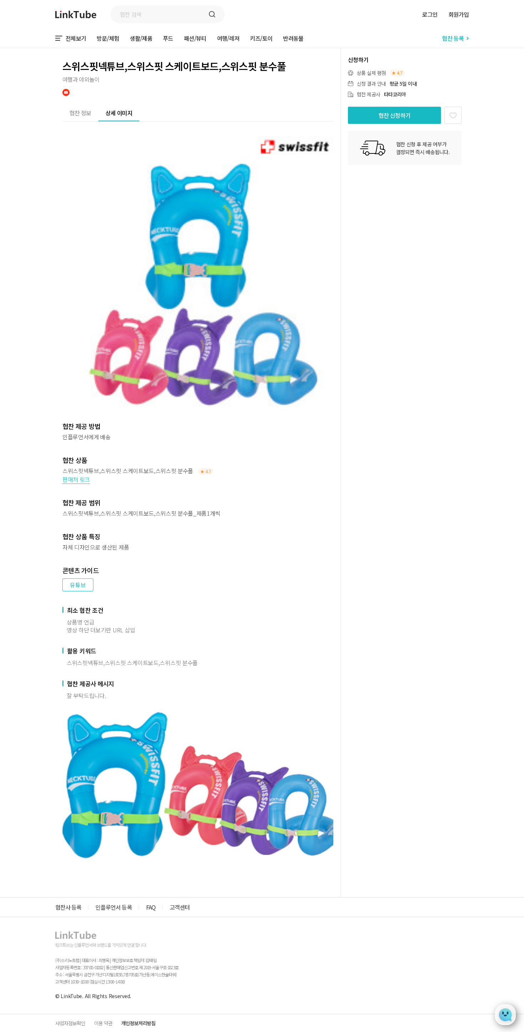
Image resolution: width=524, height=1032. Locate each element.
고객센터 (180, 907)
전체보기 (76, 38)
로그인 (429, 14)
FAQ (150, 907)
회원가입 (458, 14)
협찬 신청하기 (395, 115)
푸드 (168, 38)
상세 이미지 (119, 112)
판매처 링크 (76, 479)
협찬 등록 (453, 38)
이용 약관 (103, 1023)
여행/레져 (228, 38)
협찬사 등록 (68, 907)
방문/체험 (108, 38)
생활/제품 (141, 38)
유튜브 (78, 585)
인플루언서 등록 (114, 907)
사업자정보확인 (70, 1023)
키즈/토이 (261, 38)
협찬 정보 (80, 112)
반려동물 (293, 38)
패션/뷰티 (195, 38)
